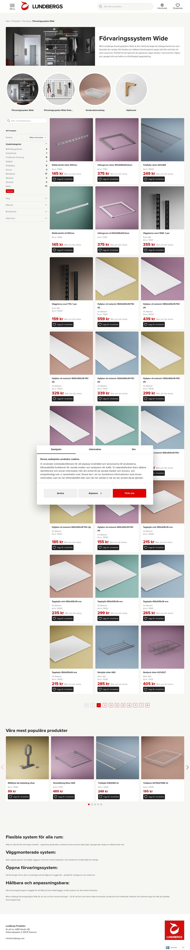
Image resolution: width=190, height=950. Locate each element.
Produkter (16, 21)
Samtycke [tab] (56, 449)
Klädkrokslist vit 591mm (63, 233)
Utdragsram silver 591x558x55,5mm (114, 164)
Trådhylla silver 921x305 (154, 164)
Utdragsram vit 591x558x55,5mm (113, 233)
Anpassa (93, 493)
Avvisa (60, 493)
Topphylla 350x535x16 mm (64, 672)
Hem (8, 21)
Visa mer (10, 191)
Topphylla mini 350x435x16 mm (158, 527)
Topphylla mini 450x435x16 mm (67, 601)
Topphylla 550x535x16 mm (110, 601)
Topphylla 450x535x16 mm (155, 601)
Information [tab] (95, 449)
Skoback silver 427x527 (154, 672)
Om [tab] (134, 449)
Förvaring (26, 21)
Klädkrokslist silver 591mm (64, 164)
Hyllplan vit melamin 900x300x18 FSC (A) (71, 527)
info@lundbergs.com (15, 938)
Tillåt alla (129, 493)
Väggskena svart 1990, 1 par (156, 233)
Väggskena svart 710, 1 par (64, 304)
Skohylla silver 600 (106, 672)
